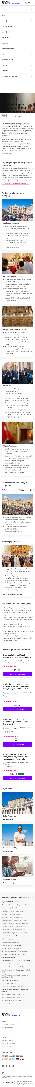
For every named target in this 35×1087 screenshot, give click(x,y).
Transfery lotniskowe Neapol (11, 997)
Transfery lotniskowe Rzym (10, 964)
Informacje (5, 10)
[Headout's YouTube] (9, 1066)
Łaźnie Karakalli (7, 920)
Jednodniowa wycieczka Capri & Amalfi (14, 951)
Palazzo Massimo (22, 923)
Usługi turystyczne (8, 48)
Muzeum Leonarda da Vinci (10, 942)
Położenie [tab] (23, 490)
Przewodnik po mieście (10, 76)
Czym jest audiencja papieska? (13, 594)
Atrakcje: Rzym (7, 26)
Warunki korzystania (8, 1043)
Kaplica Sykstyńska (8, 908)
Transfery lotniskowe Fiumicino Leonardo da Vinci (16, 971)
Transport (5, 43)
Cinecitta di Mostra (8, 923)
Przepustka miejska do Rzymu (11, 961)
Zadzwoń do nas (9, 1024)
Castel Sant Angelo (8, 911)
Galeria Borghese (7, 939)
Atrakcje (4, 21)
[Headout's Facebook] (13, 1066)
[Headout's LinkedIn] (3, 1066)
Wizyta (4, 15)
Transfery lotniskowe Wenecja (11, 1001)
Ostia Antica (24, 933)
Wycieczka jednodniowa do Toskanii (13, 954)
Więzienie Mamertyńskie (10, 933)
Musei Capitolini (7, 945)
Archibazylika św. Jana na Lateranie (13, 930)
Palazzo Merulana (7, 926)
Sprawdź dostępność (17, 674)
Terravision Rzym (7, 967)
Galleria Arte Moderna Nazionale (12, 917)
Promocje (5, 70)
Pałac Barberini (15, 914)
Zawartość (9, 1082)
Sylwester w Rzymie (8, 983)
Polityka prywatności (8, 1040)
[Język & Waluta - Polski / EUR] (29, 2)
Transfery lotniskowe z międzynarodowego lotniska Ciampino (15, 976)
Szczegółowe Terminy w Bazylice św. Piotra (15, 183)
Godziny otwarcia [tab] (9, 490)
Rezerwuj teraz (8, 819)
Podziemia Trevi (21, 926)
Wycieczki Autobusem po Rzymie (12, 948)
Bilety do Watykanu (5, 115)
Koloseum (19, 908)
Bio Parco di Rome (20, 920)
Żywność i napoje (8, 59)
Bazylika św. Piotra (23, 905)
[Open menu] (32, 3)
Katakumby (20, 911)
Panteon (4, 914)
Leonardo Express (21, 967)
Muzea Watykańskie (8, 905)
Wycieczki (5, 37)
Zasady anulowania (8, 1046)
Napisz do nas (8, 1028)
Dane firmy (5, 1037)
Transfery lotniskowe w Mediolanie (13, 994)
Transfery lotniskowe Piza (10, 1004)
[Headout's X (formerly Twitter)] (16, 1066)
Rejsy (3, 54)
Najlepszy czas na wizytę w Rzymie (13, 986)
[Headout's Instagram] (6, 1066)
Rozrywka (5, 65)
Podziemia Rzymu (7, 936)
